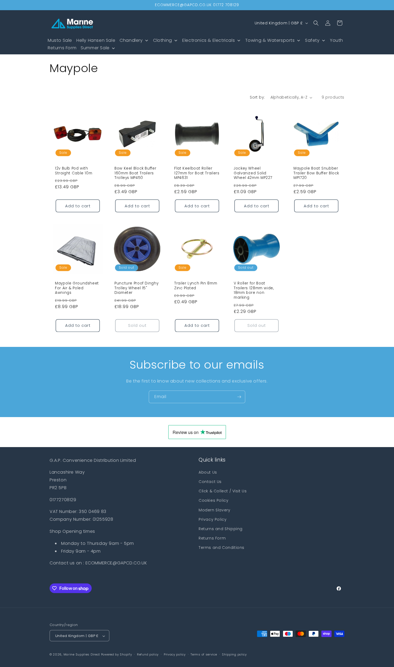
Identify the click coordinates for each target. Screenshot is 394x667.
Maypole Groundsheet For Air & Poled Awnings (77, 288)
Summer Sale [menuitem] (95, 48)
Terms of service (204, 654)
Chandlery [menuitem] (131, 40)
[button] (316, 23)
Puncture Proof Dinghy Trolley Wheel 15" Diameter (136, 288)
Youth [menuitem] (336, 40)
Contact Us (210, 481)
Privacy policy (175, 654)
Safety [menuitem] (312, 40)
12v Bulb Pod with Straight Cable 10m (73, 170)
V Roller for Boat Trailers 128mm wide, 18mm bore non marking (254, 290)
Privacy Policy (212, 519)
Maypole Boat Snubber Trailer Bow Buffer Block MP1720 (316, 173)
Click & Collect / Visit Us (223, 491)
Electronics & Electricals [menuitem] (208, 40)
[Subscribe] (239, 397)
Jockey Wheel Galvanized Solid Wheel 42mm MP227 (253, 173)
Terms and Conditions (221, 547)
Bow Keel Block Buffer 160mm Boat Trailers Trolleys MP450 (135, 173)
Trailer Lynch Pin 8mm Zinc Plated (195, 286)
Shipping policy (234, 654)
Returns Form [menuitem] (62, 48)
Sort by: (257, 97)
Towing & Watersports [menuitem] (270, 40)
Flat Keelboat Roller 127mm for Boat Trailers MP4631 (197, 173)
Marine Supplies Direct (82, 655)
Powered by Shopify (116, 655)
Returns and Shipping (221, 528)
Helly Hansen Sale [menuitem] (95, 40)
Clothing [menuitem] (162, 40)
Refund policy (148, 654)
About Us (208, 472)
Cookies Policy (213, 500)
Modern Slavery (214, 510)
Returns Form (212, 538)
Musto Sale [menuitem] (60, 40)
